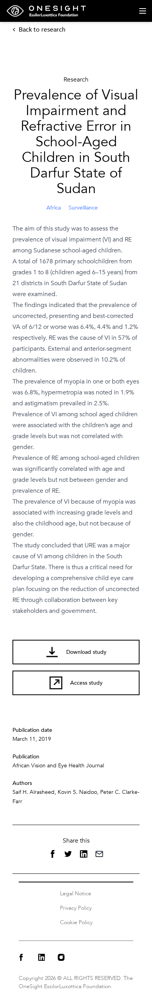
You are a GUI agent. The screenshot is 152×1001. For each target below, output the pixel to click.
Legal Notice (75, 893)
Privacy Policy (76, 908)
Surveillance (83, 207)
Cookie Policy (76, 922)
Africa (53, 207)
